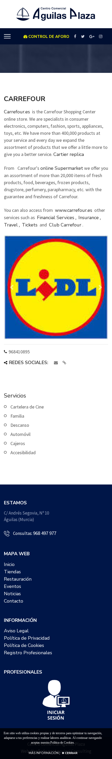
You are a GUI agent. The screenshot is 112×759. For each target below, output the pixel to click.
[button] (12, 287)
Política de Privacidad (27, 638)
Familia (17, 416)
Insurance (88, 217)
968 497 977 (44, 533)
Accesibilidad (23, 452)
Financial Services (55, 217)
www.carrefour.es (73, 210)
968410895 (19, 352)
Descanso (19, 425)
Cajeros (17, 443)
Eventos (12, 586)
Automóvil (20, 434)
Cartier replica (68, 154)
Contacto (13, 601)
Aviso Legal (16, 631)
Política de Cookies (24, 645)
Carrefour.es (17, 112)
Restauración (18, 579)
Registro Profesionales (28, 653)
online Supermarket (61, 168)
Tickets (30, 225)
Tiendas (12, 572)
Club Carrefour (65, 225)
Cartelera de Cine (27, 407)
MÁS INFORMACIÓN (44, 753)
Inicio (9, 564)
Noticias (12, 594)
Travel (11, 225)
